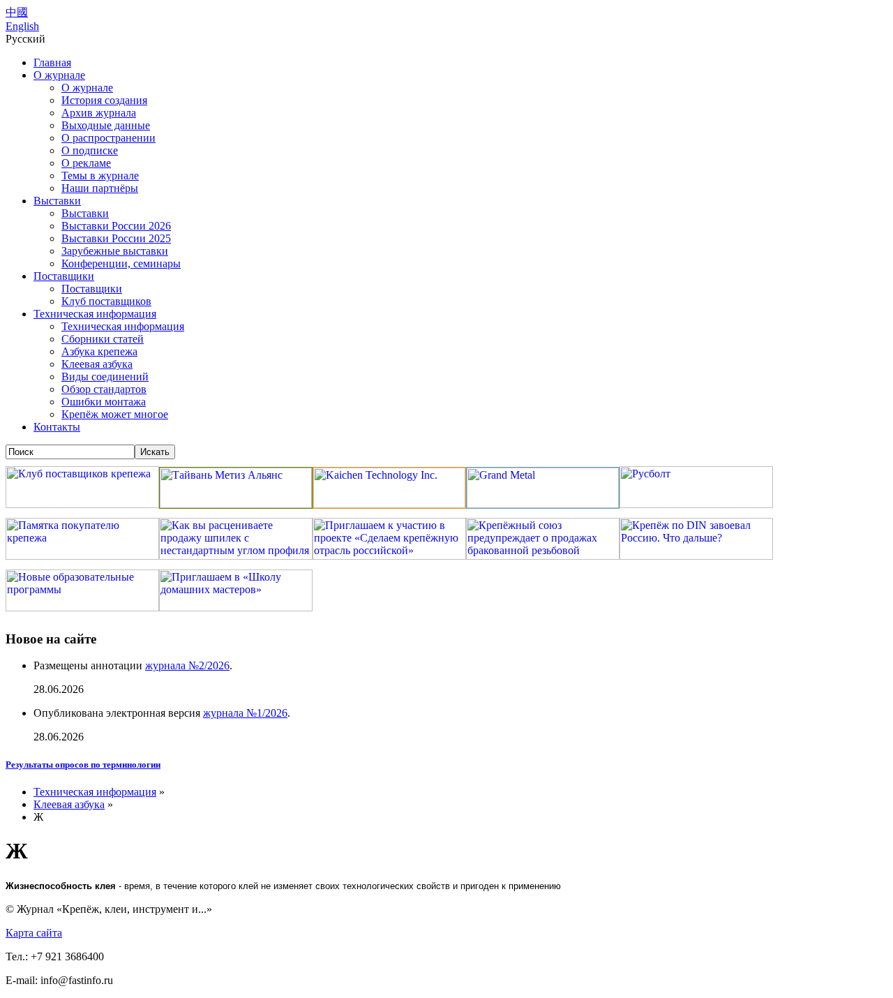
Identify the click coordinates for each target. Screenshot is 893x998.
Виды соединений (105, 376)
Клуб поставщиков (106, 301)
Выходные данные (105, 125)
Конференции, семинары (121, 263)
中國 (17, 12)
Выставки (57, 201)
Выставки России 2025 (116, 238)
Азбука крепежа (99, 351)
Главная (52, 62)
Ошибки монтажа (103, 402)
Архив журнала (98, 113)
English (22, 26)
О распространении (108, 138)
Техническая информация (94, 314)
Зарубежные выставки (114, 251)
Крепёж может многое (114, 414)
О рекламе (86, 163)
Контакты (56, 427)
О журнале (59, 75)
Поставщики (63, 276)
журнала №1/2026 (245, 713)
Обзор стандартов (104, 389)
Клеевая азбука (97, 364)
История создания (104, 100)
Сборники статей (102, 339)
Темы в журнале (100, 175)
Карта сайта (34, 933)
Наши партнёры (99, 188)
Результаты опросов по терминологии (83, 764)
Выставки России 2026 (116, 226)
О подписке (89, 150)
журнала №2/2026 (187, 665)
